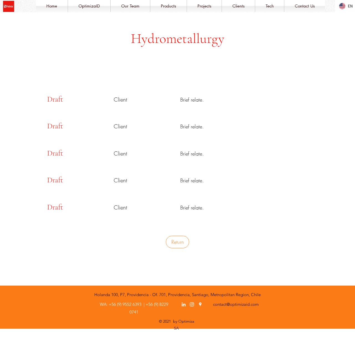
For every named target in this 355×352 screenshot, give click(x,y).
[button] (89, 6)
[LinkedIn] (183, 304)
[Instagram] (192, 304)
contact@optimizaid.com (236, 304)
